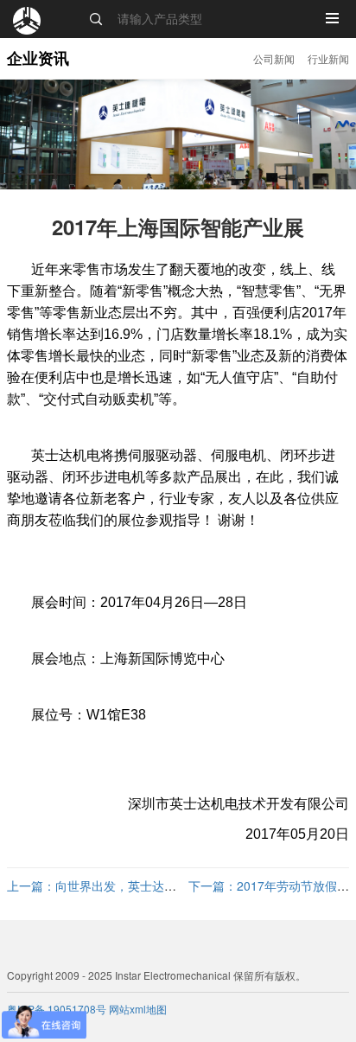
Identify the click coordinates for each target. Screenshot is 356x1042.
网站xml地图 (138, 1008)
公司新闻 (274, 58)
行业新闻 (328, 58)
